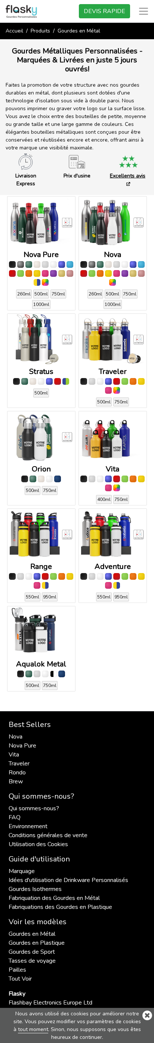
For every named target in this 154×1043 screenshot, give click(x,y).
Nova (15, 737)
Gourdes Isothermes (35, 889)
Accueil (14, 30)
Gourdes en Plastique (37, 943)
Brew (16, 781)
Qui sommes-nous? (34, 808)
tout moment (33, 1029)
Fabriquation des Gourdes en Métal (54, 898)
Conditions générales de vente (48, 835)
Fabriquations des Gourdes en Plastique (60, 907)
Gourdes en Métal (32, 934)
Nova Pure (22, 746)
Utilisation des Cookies (38, 844)
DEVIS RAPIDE (104, 11)
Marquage (22, 871)
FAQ (15, 817)
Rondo (17, 772)
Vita (14, 754)
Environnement (28, 826)
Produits (40, 30)
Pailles (17, 970)
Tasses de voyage (32, 961)
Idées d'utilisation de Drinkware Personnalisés (68, 880)
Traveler (19, 763)
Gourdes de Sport (32, 952)
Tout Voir (20, 979)
